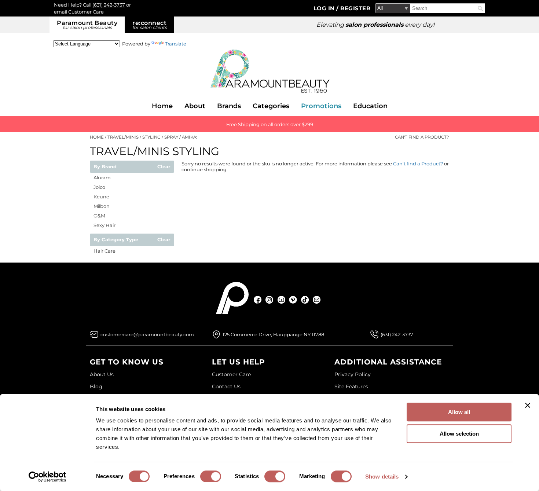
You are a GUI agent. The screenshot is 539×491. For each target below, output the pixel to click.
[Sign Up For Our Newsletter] (316, 299)
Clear (163, 166)
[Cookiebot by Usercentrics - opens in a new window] (47, 476)
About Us (102, 374)
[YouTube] (281, 299)
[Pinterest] (293, 299)
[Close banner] (527, 405)
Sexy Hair (104, 225)
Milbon (102, 206)
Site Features (351, 386)
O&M (99, 216)
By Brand (105, 166)
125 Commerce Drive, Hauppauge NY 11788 (273, 334)
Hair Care (104, 251)
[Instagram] (269, 299)
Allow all (459, 412)
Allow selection (459, 433)
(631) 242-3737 (108, 5)
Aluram (102, 177)
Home (162, 106)
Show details (382, 476)
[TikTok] (304, 299)
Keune (101, 196)
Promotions (321, 106)
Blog (96, 386)
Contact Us (226, 386)
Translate (175, 44)
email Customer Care (79, 12)
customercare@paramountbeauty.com (147, 334)
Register (355, 8)
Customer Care (231, 374)
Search (480, 8)
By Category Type (116, 239)
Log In (325, 8)
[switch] (210, 476)
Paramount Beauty (87, 24)
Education (370, 106)
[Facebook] (258, 299)
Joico (99, 187)
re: (149, 24)
